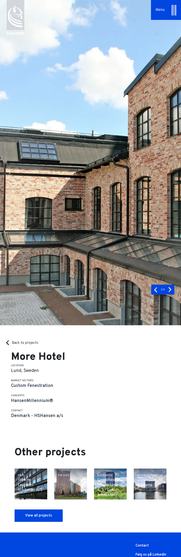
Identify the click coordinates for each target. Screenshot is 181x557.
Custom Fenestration (32, 386)
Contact (142, 546)
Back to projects (25, 343)
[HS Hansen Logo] (15, 15)
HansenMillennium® (32, 401)
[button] (155, 290)
